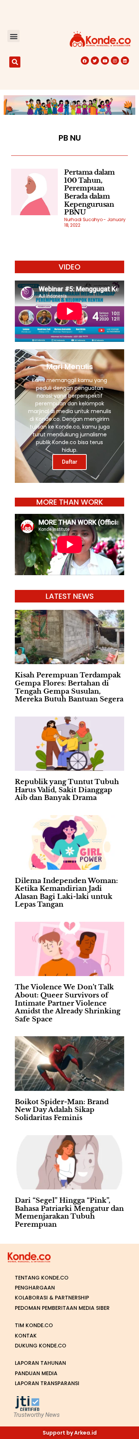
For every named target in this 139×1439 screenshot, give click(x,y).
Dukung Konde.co (40, 1345)
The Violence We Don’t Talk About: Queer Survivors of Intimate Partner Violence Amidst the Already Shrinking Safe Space (67, 1003)
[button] (13, 36)
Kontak (26, 1335)
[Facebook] (85, 60)
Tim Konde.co (34, 1325)
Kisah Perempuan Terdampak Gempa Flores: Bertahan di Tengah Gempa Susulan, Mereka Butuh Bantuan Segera (69, 687)
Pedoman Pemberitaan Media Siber (62, 1308)
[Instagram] (115, 60)
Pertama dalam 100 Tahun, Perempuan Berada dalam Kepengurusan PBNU (89, 192)
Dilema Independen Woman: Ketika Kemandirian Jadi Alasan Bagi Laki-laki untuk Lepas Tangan (66, 893)
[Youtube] (105, 60)
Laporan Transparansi (47, 1383)
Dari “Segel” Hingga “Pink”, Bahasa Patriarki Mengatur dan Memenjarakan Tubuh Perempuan (69, 1212)
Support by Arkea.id (70, 1432)
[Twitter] (95, 60)
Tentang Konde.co (42, 1277)
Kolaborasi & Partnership (52, 1297)
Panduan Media (36, 1373)
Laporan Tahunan (40, 1363)
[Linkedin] (125, 60)
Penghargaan (35, 1287)
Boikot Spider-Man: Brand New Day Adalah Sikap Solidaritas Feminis (62, 1110)
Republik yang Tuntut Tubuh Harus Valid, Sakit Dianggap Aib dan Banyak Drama (67, 790)
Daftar (69, 462)
